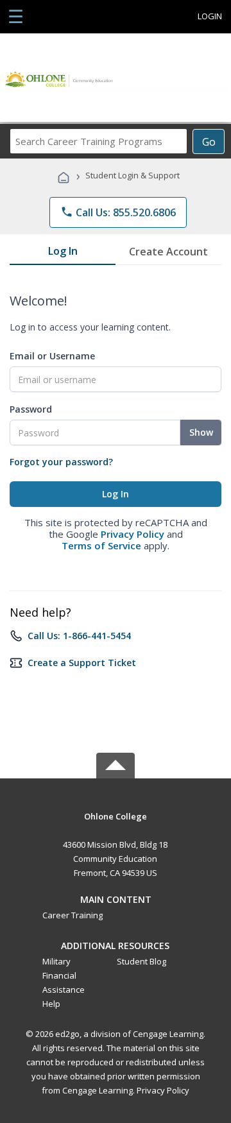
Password (31, 409)
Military (56, 961)
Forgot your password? (61, 462)
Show (201, 432)
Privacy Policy (132, 534)
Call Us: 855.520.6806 (118, 212)
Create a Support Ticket (82, 662)
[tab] (63, 253)
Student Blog (141, 961)
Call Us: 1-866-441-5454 (79, 636)
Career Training (72, 915)
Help (51, 1003)
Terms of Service (101, 545)
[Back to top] (115, 815)
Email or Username (52, 356)
